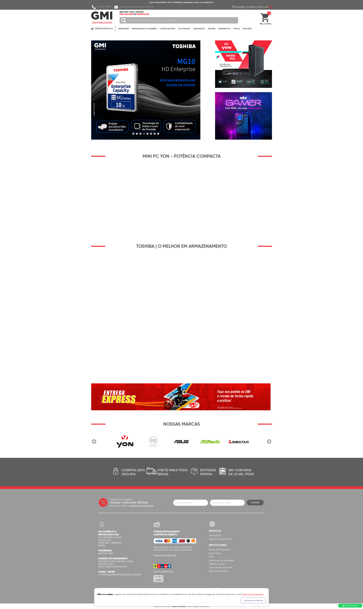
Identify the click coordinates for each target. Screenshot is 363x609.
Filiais (211, 557)
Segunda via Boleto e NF (220, 539)
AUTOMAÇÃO (184, 28)
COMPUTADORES (167, 28)
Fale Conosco (215, 535)
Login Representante (218, 571)
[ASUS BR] (181, 441)
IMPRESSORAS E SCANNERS (144, 28)
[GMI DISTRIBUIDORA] (101, 17)
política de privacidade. (141, 505)
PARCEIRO (247, 28)
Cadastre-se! (142, 14)
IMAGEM (211, 28)
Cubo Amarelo (179, 606)
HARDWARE (123, 28)
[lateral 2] (243, 116)
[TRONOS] (153, 441)
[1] (133, 134)
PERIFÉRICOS (224, 28)
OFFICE (236, 28)
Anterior (94, 441)
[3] (140, 134)
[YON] (125, 441)
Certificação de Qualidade (221, 560)
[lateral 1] (243, 64)
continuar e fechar (253, 600)
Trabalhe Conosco (217, 564)
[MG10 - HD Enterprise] (145, 90)
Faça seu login (126, 14)
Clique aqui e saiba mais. (165, 555)
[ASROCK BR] (210, 441)
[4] (144, 134)
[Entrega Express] (181, 397)
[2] (137, 134)
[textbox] (179, 20)
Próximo (269, 441)
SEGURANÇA (199, 28)
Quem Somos (215, 553)
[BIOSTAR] (238, 441)
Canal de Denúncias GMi (220, 567)
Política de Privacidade (219, 549)
